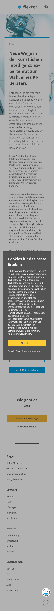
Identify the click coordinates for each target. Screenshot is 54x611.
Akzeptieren (27, 343)
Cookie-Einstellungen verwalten (24, 351)
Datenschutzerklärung (19, 318)
